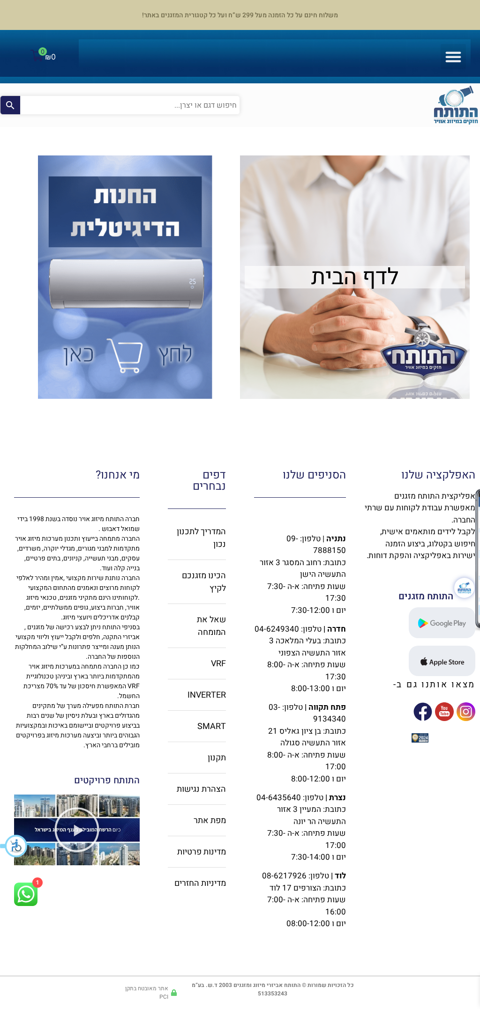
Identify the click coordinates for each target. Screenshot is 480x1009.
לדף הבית (355, 277)
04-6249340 (277, 629)
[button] (14, 846)
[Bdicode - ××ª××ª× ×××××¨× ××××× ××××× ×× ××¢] (420, 739)
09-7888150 (316, 545)
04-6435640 (278, 797)
